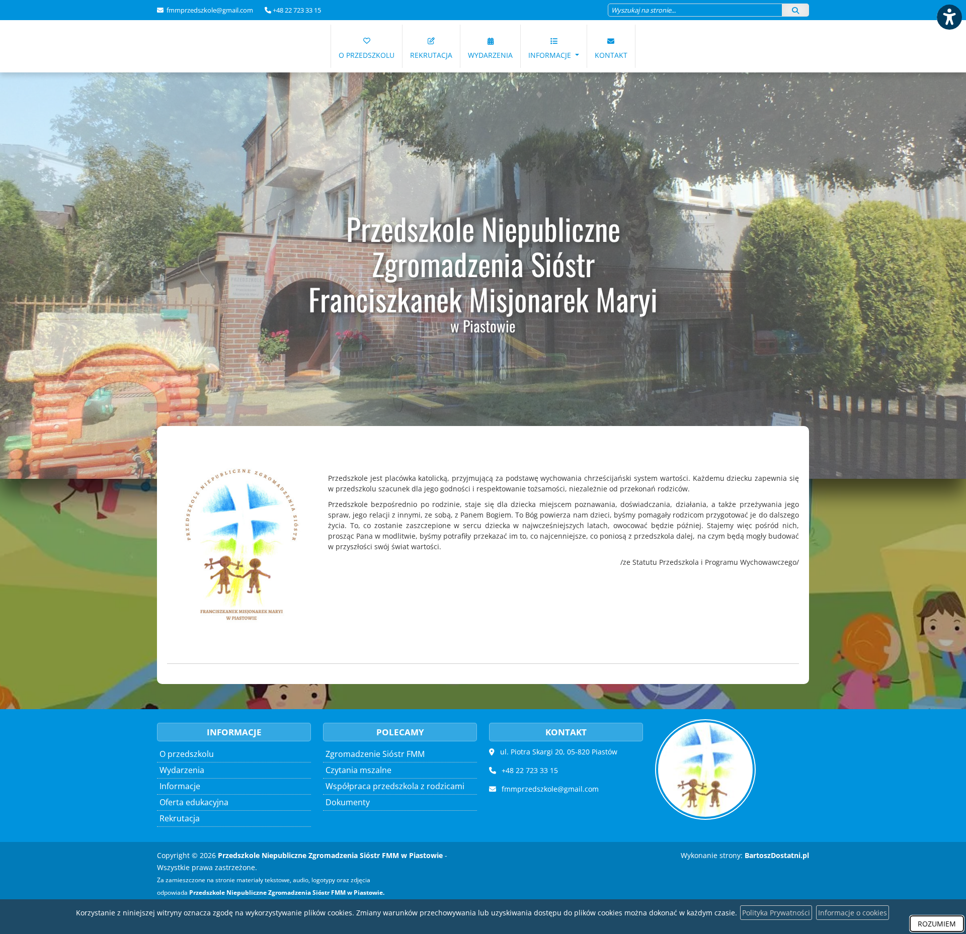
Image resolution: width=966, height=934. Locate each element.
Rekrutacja (431, 55)
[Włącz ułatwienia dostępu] (949, 17)
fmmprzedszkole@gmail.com (209, 10)
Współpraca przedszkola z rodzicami (395, 786)
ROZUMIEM (937, 923)
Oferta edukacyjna (193, 802)
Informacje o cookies (852, 912)
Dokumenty (348, 802)
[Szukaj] (795, 10)
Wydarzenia (490, 55)
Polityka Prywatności (776, 912)
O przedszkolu (366, 55)
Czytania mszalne (358, 770)
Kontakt (611, 55)
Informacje (550, 55)
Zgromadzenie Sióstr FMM (375, 753)
